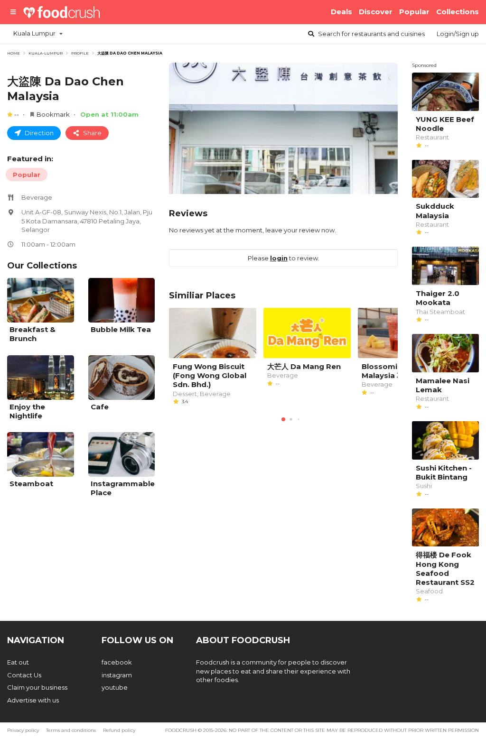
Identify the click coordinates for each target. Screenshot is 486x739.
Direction (38, 133)
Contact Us (24, 675)
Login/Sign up (458, 33)
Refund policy (119, 730)
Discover (376, 11)
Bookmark (53, 114)
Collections (457, 11)
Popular (414, 11)
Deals (341, 11)
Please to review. (283, 258)
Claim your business (37, 687)
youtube (115, 687)
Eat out (18, 662)
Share (92, 133)
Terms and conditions (71, 730)
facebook (117, 662)
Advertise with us (33, 700)
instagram (117, 675)
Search (371, 33)
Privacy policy (23, 730)
